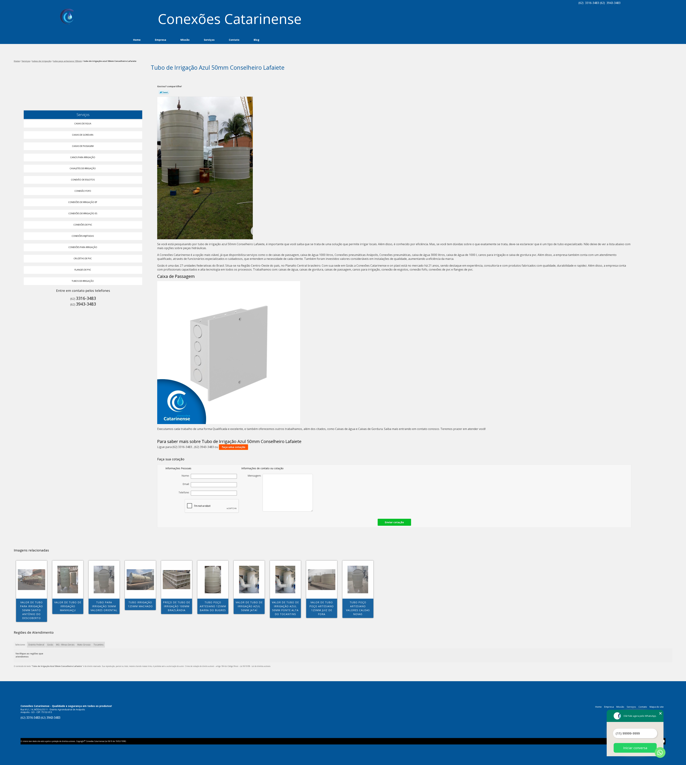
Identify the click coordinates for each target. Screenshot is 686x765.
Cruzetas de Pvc (83, 258)
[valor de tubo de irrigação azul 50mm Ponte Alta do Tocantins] (285, 580)
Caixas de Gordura (82, 134)
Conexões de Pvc (82, 224)
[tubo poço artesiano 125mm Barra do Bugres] (212, 580)
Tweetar (164, 92)
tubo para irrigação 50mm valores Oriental (104, 606)
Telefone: (184, 492)
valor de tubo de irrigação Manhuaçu (67, 606)
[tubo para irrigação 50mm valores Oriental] (104, 580)
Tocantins (98, 644)
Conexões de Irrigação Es (82, 213)
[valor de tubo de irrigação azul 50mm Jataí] (249, 580)
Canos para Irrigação (82, 157)
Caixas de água (82, 123)
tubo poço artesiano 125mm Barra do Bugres (213, 606)
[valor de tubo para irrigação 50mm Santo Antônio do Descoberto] (31, 580)
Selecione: (20, 644)
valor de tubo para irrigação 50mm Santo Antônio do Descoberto (31, 610)
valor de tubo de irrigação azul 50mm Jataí (249, 606)
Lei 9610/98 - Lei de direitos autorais (255, 666)
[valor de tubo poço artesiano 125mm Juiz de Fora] (321, 580)
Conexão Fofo (82, 190)
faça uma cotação (233, 447)
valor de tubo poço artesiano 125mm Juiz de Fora (321, 608)
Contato (234, 39)
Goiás (50, 644)
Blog (256, 39)
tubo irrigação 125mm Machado (140, 604)
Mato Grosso (84, 644)
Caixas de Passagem (83, 146)
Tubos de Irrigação (83, 281)
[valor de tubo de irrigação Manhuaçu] (67, 580)
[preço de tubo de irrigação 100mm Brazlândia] (176, 580)
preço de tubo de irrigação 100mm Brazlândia (176, 606)
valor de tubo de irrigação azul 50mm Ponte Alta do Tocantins (285, 608)
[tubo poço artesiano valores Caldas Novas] (357, 580)
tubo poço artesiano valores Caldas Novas (358, 608)
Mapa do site (657, 706)
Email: (187, 484)
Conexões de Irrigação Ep (82, 202)
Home (137, 39)
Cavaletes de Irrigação (83, 168)
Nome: (186, 475)
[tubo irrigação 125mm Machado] (140, 580)
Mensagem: (255, 475)
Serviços (209, 39)
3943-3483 (613, 3)
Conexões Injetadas (83, 235)
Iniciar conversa (635, 748)
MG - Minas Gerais (65, 644)
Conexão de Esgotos (83, 179)
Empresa (160, 39)
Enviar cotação (394, 522)
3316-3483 (592, 3)
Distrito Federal (36, 644)
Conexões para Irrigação (82, 247)
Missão (185, 39)
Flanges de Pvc (82, 269)
